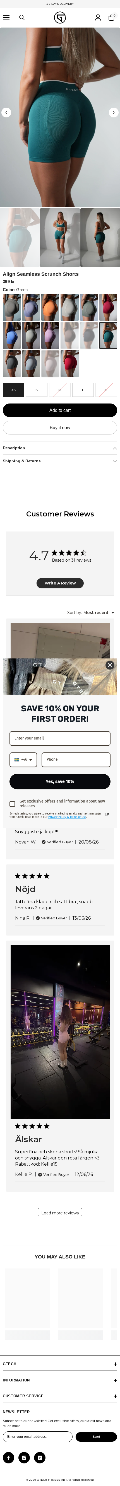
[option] (60, 117)
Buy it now (60, 427)
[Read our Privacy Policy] (107, 814)
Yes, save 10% (60, 781)
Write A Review (60, 583)
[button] (6, 112)
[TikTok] (39, 1457)
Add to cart (60, 410)
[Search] (22, 17)
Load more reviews (60, 1213)
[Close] (110, 665)
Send (96, 1436)
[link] (27, 1332)
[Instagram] (24, 1457)
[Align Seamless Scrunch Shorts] (12, 307)
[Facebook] (8, 1457)
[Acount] (98, 17)
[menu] (6, 17)
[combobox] (90, 612)
